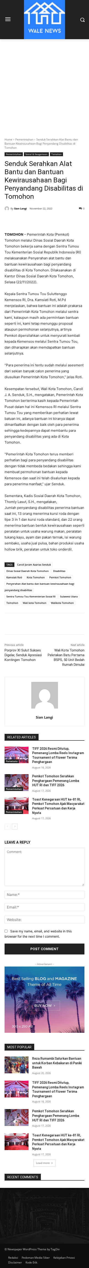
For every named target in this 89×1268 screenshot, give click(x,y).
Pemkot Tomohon (60, 577)
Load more (43, 1163)
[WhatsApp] (55, 220)
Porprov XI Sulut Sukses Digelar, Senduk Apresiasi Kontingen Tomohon (23, 655)
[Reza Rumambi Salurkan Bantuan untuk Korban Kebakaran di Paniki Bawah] (17, 1064)
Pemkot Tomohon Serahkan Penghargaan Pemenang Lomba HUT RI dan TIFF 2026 (55, 780)
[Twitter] (34, 220)
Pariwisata (12, 761)
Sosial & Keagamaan (36, 154)
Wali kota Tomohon (34, 603)
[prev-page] (7, 826)
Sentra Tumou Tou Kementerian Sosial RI (30, 596)
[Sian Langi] (7, 208)
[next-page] (15, 826)
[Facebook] (23, 220)
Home (8, 139)
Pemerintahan (24, 139)
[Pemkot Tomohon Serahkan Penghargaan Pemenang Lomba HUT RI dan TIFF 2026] (17, 782)
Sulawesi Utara (69, 596)
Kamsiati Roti (14, 577)
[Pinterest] (44, 220)
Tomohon (56, 154)
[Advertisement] (44, 85)
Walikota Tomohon (62, 603)
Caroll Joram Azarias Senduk (34, 564)
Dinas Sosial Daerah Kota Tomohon (27, 571)
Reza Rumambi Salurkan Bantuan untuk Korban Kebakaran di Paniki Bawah (57, 1063)
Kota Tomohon (36, 577)
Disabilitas (59, 571)
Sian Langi (20, 208)
